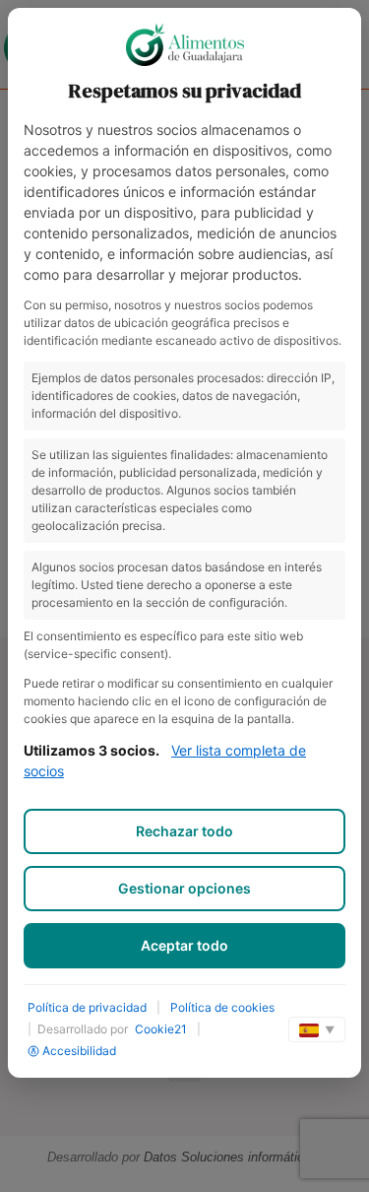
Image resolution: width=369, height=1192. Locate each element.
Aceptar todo (184, 945)
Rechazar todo (184, 831)
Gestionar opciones (184, 888)
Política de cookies (222, 1007)
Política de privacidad (87, 1007)
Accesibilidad (79, 1050)
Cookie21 (161, 1029)
